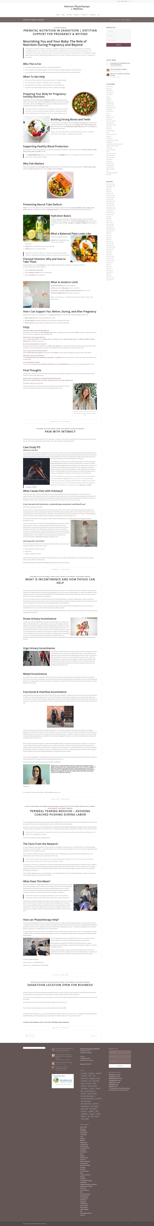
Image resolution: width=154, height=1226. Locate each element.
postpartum (74, 428)
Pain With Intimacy (60, 431)
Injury (107, 113)
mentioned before (33, 822)
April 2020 (108, 220)
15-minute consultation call (49, 380)
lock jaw (94, 1083)
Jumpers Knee (110, 117)
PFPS (107, 151)
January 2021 (109, 211)
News (107, 132)
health (98, 1078)
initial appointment (45, 378)
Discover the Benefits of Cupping (118, 69)
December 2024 (110, 195)
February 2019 (110, 243)
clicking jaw (91, 1073)
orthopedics (109, 142)
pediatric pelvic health (112, 146)
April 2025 (108, 191)
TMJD (92, 1116)
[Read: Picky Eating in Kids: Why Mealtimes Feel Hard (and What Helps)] (108, 64)
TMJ (107, 171)
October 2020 (109, 214)
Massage (44, 982)
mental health (84, 1088)
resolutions (91, 1113)
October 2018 (109, 249)
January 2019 (109, 245)
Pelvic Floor (47, 428)
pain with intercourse (90, 1091)
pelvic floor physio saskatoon (88, 1096)
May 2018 (108, 251)
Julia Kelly (27, 383)
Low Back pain (63, 806)
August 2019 (109, 232)
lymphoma (83, 1086)
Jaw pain (108, 115)
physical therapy (85, 1106)
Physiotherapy (80, 576)
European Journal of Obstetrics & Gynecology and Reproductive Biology (62, 827)
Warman (50, 762)
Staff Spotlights (110, 169)
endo (94, 1075)
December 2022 (110, 205)
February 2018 (110, 256)
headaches (109, 109)
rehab (96, 1111)
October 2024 (109, 199)
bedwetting (109, 90)
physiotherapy (84, 1108)
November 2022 (110, 207)
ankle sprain (109, 86)
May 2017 (108, 268)
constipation (98, 1073)
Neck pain (109, 128)
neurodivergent (110, 130)
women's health (85, 1119)
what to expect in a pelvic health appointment (47, 743)
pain (82, 1091)
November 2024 (110, 197)
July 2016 (108, 274)
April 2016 (108, 276)
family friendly (35, 806)
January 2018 (109, 258)
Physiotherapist (65, 428)
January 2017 (109, 270)
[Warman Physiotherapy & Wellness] (77, 7)
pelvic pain (95, 1103)
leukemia (88, 1083)
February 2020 (110, 224)
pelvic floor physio (92, 1093)
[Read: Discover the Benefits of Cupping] (108, 70)
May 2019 (108, 237)
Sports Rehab (110, 167)
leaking (82, 1083)
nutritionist (109, 138)
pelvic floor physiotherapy (87, 1098)
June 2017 (108, 266)
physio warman (93, 1108)
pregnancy (63, 27)
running (98, 1113)
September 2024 (110, 201)
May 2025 (108, 190)
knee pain (109, 119)
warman (97, 1116)
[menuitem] (58, 14)
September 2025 (110, 186)
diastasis (27, 806)
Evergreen (46, 965)
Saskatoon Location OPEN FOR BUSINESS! (60, 985)
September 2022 (110, 209)
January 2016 (109, 279)
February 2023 (110, 203)
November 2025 (110, 184)
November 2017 (110, 260)
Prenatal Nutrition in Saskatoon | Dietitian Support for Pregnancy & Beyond (60, 32)
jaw (90, 1080)
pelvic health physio (86, 1101)
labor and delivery (53, 806)
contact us (94, 757)
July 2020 (108, 216)
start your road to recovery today (38, 762)
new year (98, 1088)
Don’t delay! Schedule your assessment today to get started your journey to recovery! (46, 562)
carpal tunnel (109, 92)
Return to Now (33, 847)
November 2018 (110, 247)
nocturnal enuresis (111, 134)
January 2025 (109, 193)
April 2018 (108, 253)
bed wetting (84, 1073)
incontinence (84, 1080)
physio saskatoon (95, 1106)
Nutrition (57, 27)
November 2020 (110, 212)
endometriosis (110, 104)
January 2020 (109, 226)
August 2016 (109, 272)
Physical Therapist (60, 576)
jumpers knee (95, 1080)
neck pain (91, 1088)
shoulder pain (110, 163)
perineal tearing (55, 428)
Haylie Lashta (66, 421)
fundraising (92, 1078)
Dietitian (108, 100)
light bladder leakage (42, 537)
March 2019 (109, 241)
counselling (109, 94)
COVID (89, 1075)
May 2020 (108, 218)
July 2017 (108, 264)
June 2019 (108, 235)
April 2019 (108, 239)
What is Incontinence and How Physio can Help (60, 581)
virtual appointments (112, 173)
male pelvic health (111, 125)
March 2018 (109, 255)
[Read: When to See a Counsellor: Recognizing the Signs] (108, 74)
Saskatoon (57, 762)
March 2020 (109, 222)
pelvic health (98, 1098)
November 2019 (110, 230)
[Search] (98, 14)
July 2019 (108, 234)
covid (107, 96)
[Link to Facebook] (129, 1)
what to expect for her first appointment (83, 453)
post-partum (84, 1111)
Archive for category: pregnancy (33, 20)
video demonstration (43, 884)
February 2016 (110, 278)
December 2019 (110, 228)
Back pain (109, 88)
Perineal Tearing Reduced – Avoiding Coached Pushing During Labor (60, 812)
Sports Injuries (110, 165)
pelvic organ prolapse (86, 1103)
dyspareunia (39, 428)
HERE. (64, 1008)
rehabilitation (84, 1113)
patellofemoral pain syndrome (114, 144)
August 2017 (109, 262)
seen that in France (61, 938)
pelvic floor (83, 1093)
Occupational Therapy (112, 140)
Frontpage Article (36, 982)
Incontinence (33, 576)
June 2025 (108, 188)
